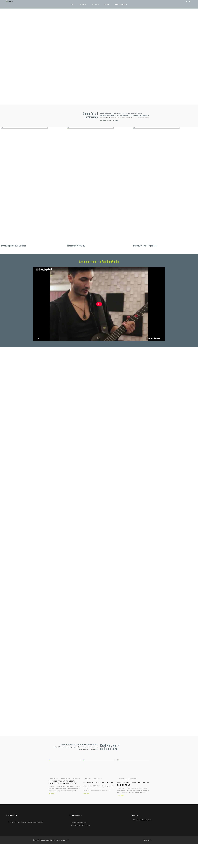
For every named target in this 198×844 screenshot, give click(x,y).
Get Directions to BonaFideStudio (141, 820)
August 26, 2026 (54, 778)
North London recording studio (92, 780)
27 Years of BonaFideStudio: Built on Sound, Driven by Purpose (133, 784)
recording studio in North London (126, 780)
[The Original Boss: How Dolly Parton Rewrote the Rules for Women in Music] (65, 767)
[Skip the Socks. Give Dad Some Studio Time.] (99, 767)
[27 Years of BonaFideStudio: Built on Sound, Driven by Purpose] (133, 767)
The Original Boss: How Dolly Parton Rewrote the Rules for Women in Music (63, 782)
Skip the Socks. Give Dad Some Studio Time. (98, 783)
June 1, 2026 (87, 778)
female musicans (76, 778)
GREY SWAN (66, 840)
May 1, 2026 (122, 778)
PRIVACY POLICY (147, 840)
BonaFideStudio (66, 778)
